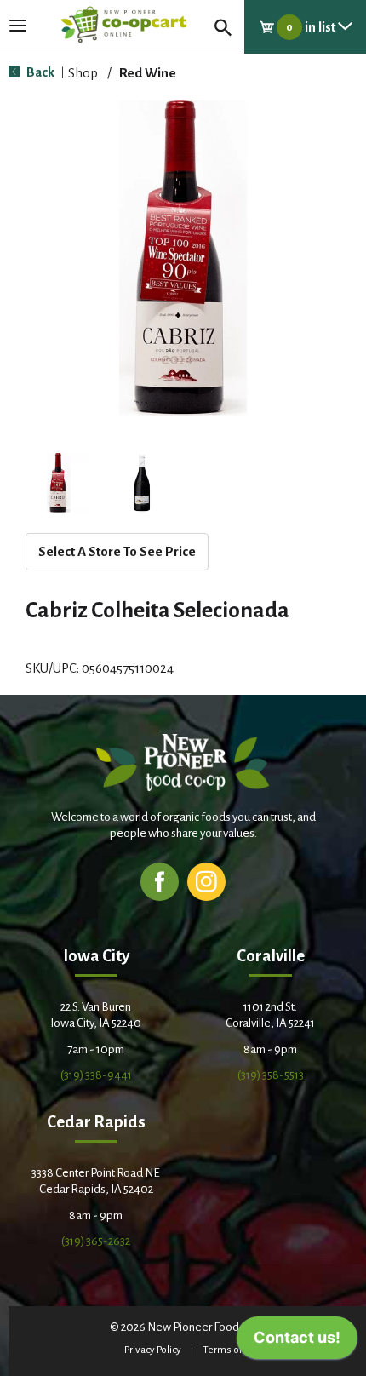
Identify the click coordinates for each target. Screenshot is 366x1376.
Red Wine (147, 73)
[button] (59, 483)
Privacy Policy (152, 1350)
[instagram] (206, 880)
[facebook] (159, 880)
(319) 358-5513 (270, 1075)
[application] (297, 1342)
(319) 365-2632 (95, 1241)
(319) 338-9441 (96, 1075)
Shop (83, 73)
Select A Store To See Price (117, 551)
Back (39, 72)
